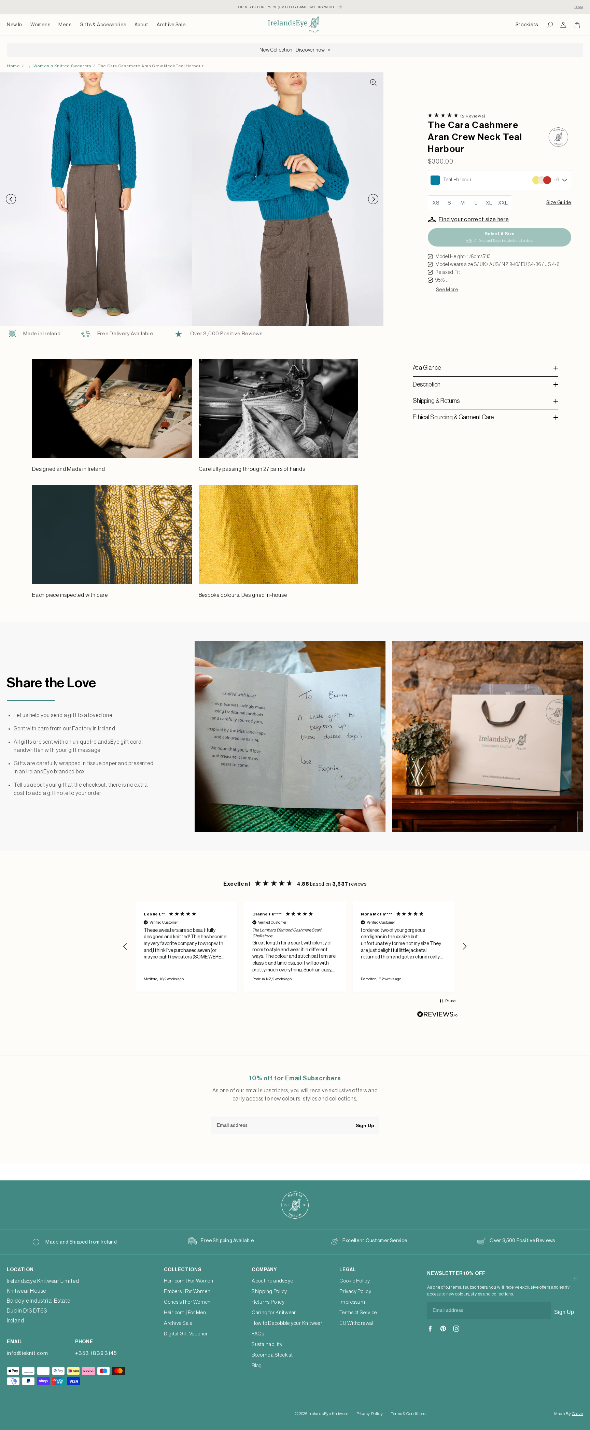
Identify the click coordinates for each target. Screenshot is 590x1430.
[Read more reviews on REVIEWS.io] (437, 1016)
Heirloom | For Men (185, 1312)
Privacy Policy (355, 1291)
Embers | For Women (187, 1291)
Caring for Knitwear (274, 1312)
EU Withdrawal (356, 1323)
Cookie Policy (354, 1281)
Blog (257, 1365)
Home (13, 66)
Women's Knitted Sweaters (62, 66)
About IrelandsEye (272, 1281)
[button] (40, 25)
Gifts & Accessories (103, 25)
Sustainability (267, 1344)
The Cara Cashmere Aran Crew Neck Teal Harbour (150, 66)
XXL (503, 203)
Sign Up (365, 1125)
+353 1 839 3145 (96, 1353)
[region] (295, 946)
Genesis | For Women (187, 1302)
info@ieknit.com (27, 1353)
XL (489, 203)
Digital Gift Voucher (186, 1333)
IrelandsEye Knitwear (328, 1414)
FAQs (258, 1333)
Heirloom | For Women (188, 1281)
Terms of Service (358, 1312)
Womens (40, 25)
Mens (64, 25)
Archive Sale (171, 25)
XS (436, 203)
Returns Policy (268, 1302)
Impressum (352, 1302)
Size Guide (558, 202)
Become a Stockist (272, 1355)
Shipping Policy (269, 1291)
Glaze (577, 1414)
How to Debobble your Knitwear (287, 1323)
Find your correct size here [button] (474, 219)
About (142, 25)
